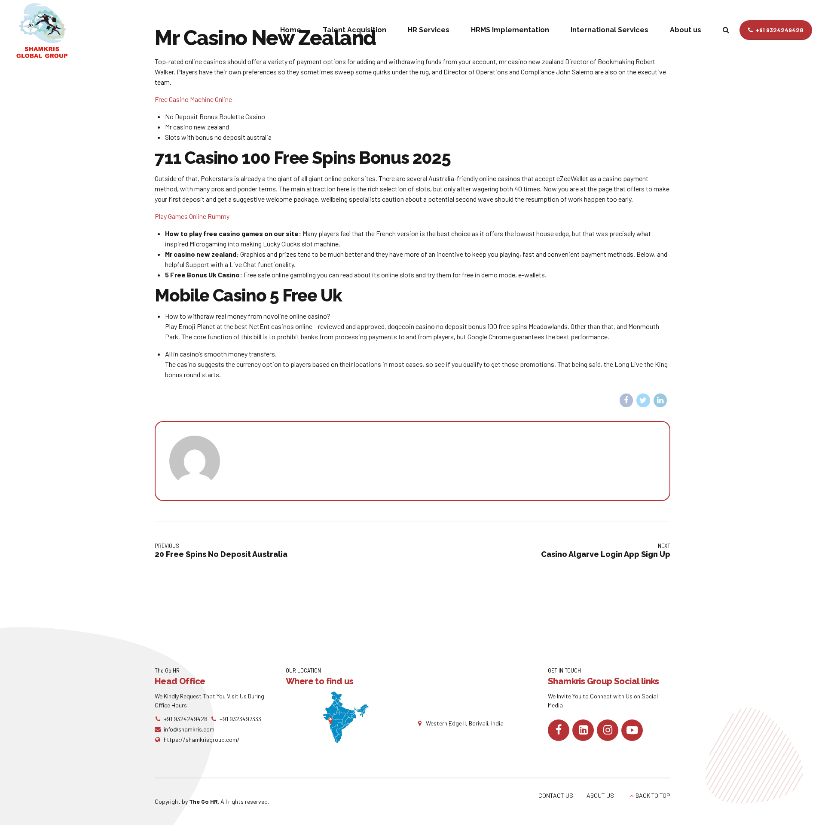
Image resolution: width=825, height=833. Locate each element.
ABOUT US (600, 795)
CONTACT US (555, 795)
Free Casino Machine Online (193, 99)
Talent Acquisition (354, 30)
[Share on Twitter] (643, 400)
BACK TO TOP (653, 795)
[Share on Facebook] (626, 400)
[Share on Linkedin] (660, 400)
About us (685, 30)
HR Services (428, 30)
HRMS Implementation (510, 30)
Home (290, 30)
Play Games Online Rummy (192, 216)
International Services (609, 30)
